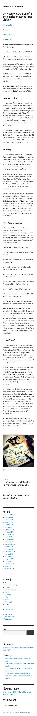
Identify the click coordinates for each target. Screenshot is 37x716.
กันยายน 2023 (9, 554)
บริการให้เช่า (8, 602)
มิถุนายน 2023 (9, 561)
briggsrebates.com (13, 6)
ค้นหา (4, 629)
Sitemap (6, 30)
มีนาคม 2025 (9, 532)
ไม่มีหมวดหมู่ (9, 619)
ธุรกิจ (6, 597)
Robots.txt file (7, 25)
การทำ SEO (18, 421)
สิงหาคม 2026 (9, 515)
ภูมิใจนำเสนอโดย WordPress (22, 712)
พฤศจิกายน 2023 (10, 551)
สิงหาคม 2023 (9, 556)
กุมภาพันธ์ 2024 (10, 544)
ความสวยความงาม (10, 590)
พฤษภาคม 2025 (9, 529)
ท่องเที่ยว (7, 592)
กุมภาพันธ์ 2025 (9, 534)
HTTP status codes (9, 35)
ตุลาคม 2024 (9, 537)
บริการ (7, 599)
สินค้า (6, 607)
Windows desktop (11, 585)
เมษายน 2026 (9, 522)
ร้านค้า (7, 604)
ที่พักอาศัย (8, 595)
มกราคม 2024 (9, 547)
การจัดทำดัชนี (7, 40)
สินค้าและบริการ (10, 609)
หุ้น (5, 612)
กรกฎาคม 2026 (9, 517)
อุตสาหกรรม (8, 614)
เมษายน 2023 (9, 566)
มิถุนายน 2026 (9, 520)
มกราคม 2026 (9, 525)
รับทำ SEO (10, 311)
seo (19, 470)
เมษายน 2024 (9, 542)
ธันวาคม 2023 (9, 549)
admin (7, 470)
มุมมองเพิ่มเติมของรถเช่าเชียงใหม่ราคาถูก (17, 673)
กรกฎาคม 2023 (9, 559)
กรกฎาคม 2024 (9, 539)
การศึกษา (7, 587)
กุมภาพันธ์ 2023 (9, 569)
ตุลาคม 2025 (8, 527)
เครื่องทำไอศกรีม (10, 617)
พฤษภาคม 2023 (9, 564)
